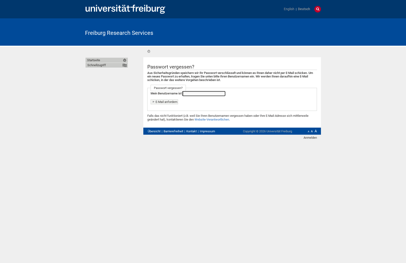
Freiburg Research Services (119, 33)
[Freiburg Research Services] (298, 31)
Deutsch (304, 9)
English (289, 9)
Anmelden (310, 137)
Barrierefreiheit (173, 131)
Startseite (148, 51)
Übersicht (154, 131)
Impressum (207, 131)
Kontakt (191, 131)
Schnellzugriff (96, 65)
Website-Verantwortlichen (212, 119)
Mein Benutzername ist (166, 93)
